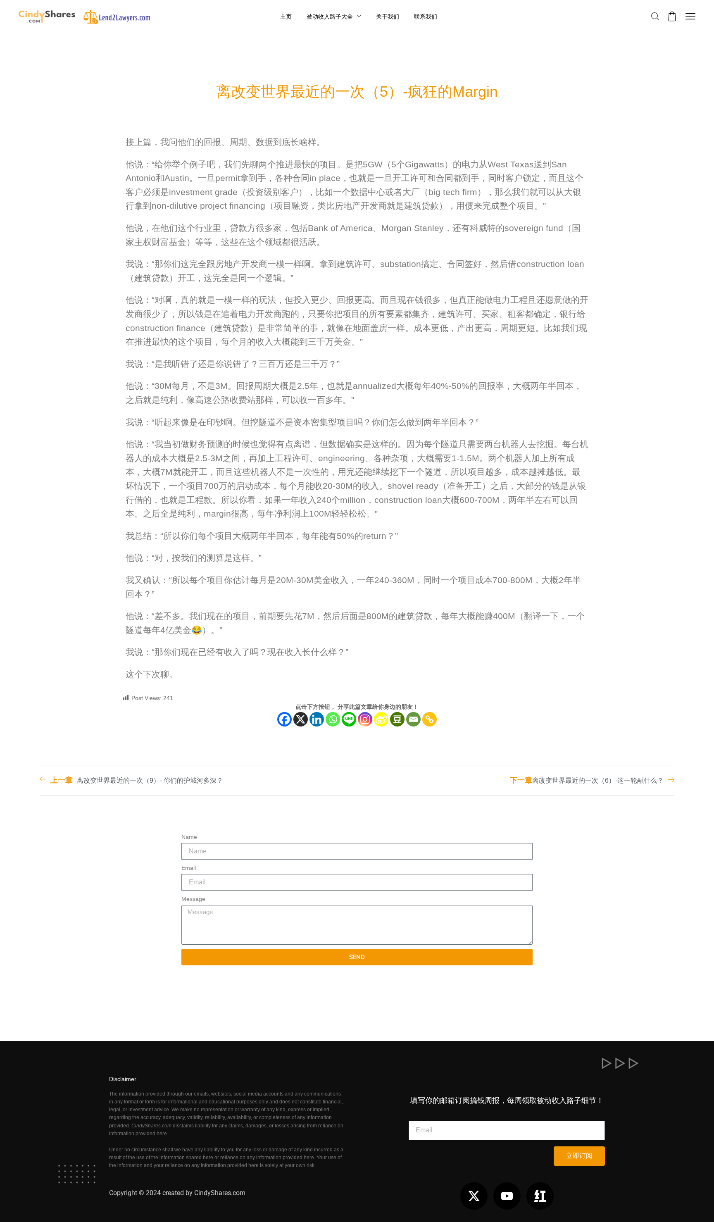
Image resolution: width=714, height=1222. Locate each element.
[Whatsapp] (333, 719)
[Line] (349, 719)
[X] (300, 719)
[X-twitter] (474, 1196)
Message (193, 899)
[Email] (413, 719)
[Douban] (397, 719)
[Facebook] (284, 719)
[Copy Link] (429, 719)
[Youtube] (507, 1196)
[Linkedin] (316, 719)
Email (188, 868)
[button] (655, 16)
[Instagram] (365, 719)
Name (189, 837)
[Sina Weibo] (381, 719)
